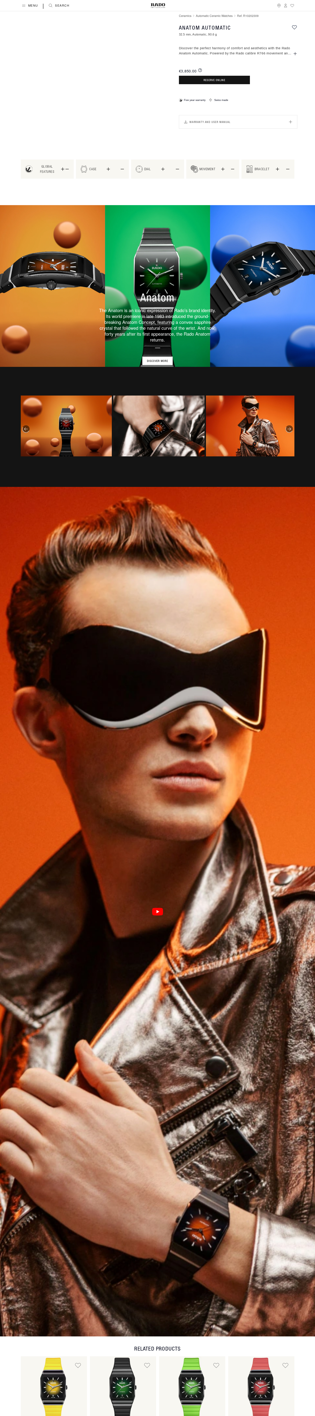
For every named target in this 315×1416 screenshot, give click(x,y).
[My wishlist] (292, 5)
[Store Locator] (279, 5)
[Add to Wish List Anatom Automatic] (78, 1365)
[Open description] (295, 53)
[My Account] (286, 5)
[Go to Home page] (158, 5)
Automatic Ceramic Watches (214, 16)
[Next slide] (289, 429)
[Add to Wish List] (294, 27)
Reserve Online (214, 80)
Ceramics (185, 16)
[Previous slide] (26, 429)
